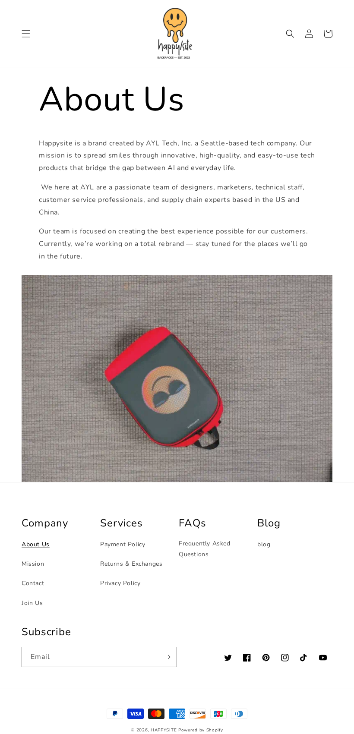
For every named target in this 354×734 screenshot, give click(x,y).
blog (263, 544)
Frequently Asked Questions (205, 548)
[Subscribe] (167, 657)
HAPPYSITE (164, 730)
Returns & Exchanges (131, 564)
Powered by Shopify (200, 730)
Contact (33, 583)
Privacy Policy (120, 583)
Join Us (32, 603)
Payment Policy (122, 544)
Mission (33, 564)
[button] (25, 33)
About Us (36, 544)
